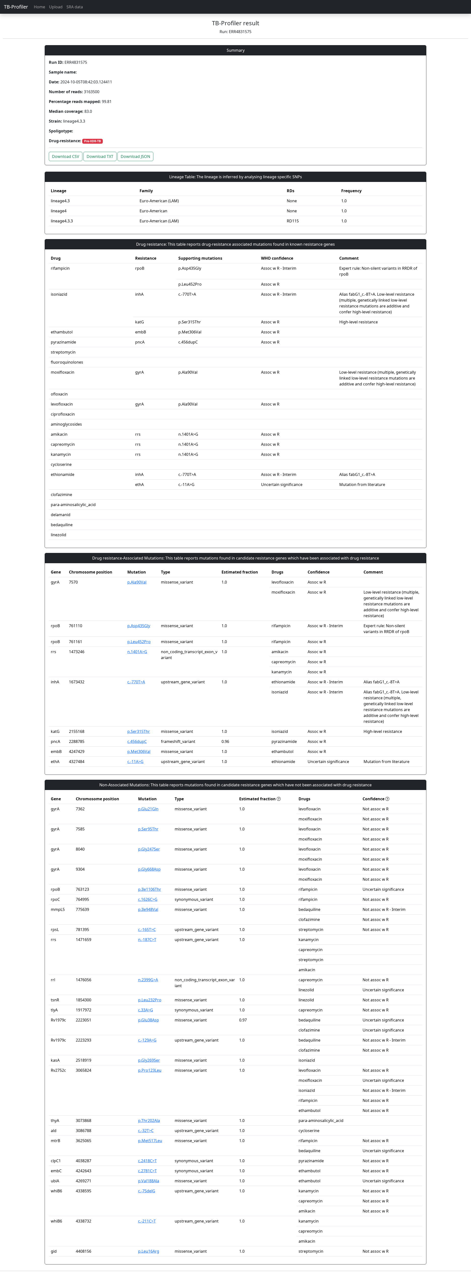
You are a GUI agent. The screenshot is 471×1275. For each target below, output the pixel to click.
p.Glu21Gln (148, 809)
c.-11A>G (135, 761)
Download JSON (135, 156)
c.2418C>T (147, 1160)
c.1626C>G (147, 899)
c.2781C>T (147, 1170)
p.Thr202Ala (149, 1120)
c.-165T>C (147, 929)
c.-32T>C (146, 1130)
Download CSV (65, 156)
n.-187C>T (147, 939)
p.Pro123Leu (149, 1070)
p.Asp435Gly (138, 625)
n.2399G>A (148, 979)
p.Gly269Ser (149, 1060)
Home (39, 7)
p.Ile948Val (148, 909)
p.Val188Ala (148, 1181)
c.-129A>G (147, 1040)
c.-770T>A (136, 682)
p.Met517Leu (150, 1140)
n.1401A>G (137, 651)
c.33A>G (145, 1010)
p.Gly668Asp (149, 869)
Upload (56, 7)
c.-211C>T (147, 1221)
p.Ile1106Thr (149, 889)
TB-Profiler (16, 6)
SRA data (74, 7)
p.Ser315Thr (138, 731)
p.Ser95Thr (148, 829)
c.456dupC (137, 741)
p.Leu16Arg (148, 1251)
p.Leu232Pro (149, 1000)
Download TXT (100, 156)
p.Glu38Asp (148, 1020)
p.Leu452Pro (139, 641)
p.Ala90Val (136, 582)
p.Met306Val (138, 751)
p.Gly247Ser (149, 849)
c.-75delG (146, 1191)
